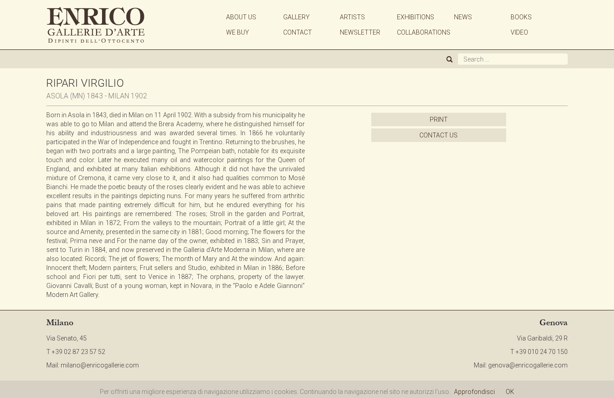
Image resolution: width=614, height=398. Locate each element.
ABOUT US (241, 17)
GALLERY (296, 17)
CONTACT (297, 32)
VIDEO (519, 32)
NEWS (463, 17)
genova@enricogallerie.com (528, 365)
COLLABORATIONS (423, 32)
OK (510, 391)
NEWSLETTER (360, 32)
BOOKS (521, 17)
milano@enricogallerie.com (100, 365)
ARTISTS (352, 17)
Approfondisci (474, 391)
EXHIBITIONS (415, 17)
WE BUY (237, 32)
